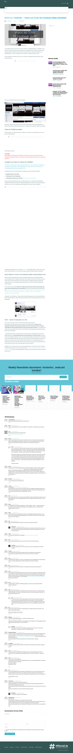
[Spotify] (67, 3)
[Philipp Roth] (5, 21)
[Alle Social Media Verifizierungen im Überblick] (54, 389)
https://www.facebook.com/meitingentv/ (15, 619)
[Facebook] (66, 3)
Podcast (54, 80)
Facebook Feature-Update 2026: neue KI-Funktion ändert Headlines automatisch (60, 71)
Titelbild (25, 269)
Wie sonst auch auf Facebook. (29, 178)
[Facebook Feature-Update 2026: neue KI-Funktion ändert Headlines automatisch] (50, 71)
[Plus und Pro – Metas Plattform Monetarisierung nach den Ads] (30, 389)
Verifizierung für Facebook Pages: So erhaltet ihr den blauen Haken (66, 398)
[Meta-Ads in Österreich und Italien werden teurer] (42, 389)
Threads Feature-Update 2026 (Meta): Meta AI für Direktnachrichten (59, 85)
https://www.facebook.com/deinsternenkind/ (16, 481)
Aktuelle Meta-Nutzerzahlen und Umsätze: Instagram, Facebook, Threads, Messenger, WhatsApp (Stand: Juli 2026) (19, 401)
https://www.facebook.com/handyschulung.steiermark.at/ (25, 636)
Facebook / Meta (55, 74)
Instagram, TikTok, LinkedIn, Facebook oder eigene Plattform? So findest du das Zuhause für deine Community (60, 93)
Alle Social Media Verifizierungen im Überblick (54, 397)
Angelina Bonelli (11, 697)
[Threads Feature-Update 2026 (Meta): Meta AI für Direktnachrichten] (50, 84)
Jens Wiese (28, 401)
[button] (6, 8)
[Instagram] (64, 3)
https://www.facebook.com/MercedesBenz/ (15, 434)
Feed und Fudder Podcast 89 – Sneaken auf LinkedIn (59, 78)
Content (54, 96)
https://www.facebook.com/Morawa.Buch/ (21, 487)
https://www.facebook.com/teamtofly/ (31, 535)
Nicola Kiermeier (5, 403)
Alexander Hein (52, 400)
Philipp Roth (13, 526)
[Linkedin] (62, 3)
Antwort (9, 422)
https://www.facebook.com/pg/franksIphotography (35, 576)
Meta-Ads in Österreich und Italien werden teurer (41, 398)
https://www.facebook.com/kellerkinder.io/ (15, 611)
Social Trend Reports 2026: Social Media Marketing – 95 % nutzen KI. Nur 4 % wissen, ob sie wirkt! (60, 63)
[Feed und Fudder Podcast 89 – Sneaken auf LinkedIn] (50, 78)
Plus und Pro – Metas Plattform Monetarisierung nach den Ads (30, 398)
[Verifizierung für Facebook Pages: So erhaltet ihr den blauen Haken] (66, 389)
